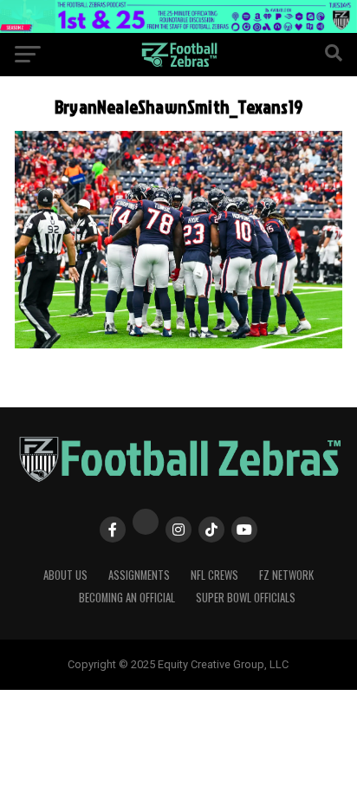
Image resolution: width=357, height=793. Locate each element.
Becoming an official (127, 597)
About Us (65, 575)
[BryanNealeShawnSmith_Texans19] (178, 343)
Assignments (139, 575)
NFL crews (214, 575)
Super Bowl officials (245, 597)
